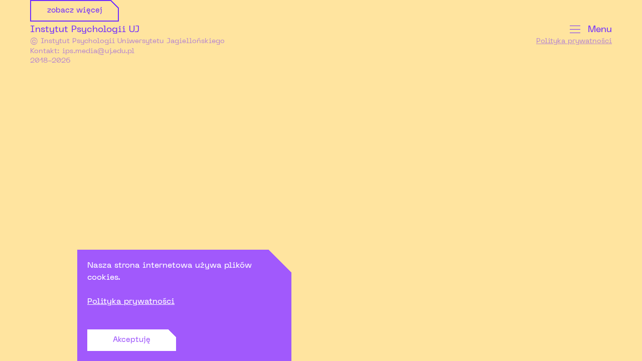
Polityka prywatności (131, 302)
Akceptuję (131, 339)
